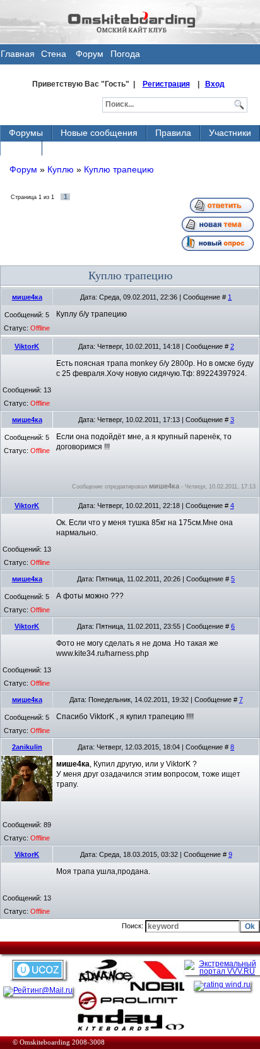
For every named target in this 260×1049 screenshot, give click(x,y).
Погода (125, 54)
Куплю (60, 169)
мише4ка (27, 297)
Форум (89, 54)
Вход (215, 84)
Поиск (21, 148)
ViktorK (27, 346)
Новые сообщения (99, 133)
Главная (18, 54)
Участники (230, 133)
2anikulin (27, 747)
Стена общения (54, 56)
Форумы (26, 133)
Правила (173, 133)
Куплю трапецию (119, 169)
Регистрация (166, 84)
